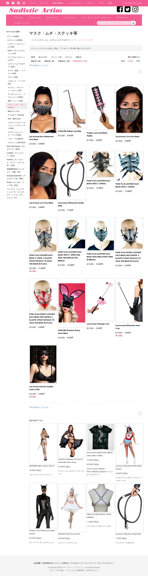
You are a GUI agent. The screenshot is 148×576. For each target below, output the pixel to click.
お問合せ (65, 563)
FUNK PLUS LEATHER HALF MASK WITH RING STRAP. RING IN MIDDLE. (100, 257)
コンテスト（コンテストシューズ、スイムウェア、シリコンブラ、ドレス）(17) (15, 193)
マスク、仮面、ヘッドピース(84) (16, 71)
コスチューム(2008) (14, 40)
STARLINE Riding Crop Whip (69, 131)
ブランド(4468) (13, 36)
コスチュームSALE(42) (17, 142)
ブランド (17, 17)
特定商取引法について (51, 563)
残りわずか (43, 57)
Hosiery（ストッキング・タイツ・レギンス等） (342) (15, 162)
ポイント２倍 (56, 57)
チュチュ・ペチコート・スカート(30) (15, 88)
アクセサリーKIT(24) (16, 115)
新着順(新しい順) (80, 61)
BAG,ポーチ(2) (13, 111)
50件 (123, 61)
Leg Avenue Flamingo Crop (98, 323)
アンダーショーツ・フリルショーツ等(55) (16, 95)
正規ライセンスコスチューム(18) (16, 51)
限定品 (78, 57)
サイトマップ (90, 563)
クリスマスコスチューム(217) (16, 58)
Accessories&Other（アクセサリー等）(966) (16, 177)
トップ (32, 3)
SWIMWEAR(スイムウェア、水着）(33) (15, 170)
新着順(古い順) (64, 61)
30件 (130, 61)
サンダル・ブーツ (21, 23)
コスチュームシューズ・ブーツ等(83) (15, 133)
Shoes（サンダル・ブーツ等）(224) (15, 183)
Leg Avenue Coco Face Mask (127, 136)
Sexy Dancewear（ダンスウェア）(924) (16, 147)
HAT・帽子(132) (14, 118)
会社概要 (37, 563)
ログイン (90, 3)
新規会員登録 (58, 3)
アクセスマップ (77, 563)
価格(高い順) (49, 61)
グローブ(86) (13, 77)
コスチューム (34, 17)
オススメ (68, 57)
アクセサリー (121, 17)
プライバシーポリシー (105, 563)
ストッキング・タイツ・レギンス (95, 17)
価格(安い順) (36, 61)
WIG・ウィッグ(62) (15, 100)
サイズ (101, 3)
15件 (138, 61)
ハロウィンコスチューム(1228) (16, 45)
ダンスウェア (52, 17)
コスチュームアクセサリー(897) (16, 65)
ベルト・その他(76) (15, 138)
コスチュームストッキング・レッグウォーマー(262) (16, 125)
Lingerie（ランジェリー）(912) (15, 154)
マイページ (44, 3)
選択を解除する (134, 57)
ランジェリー (69, 17)
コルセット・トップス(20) (16, 82)
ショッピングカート (75, 3)
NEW (33, 57)
